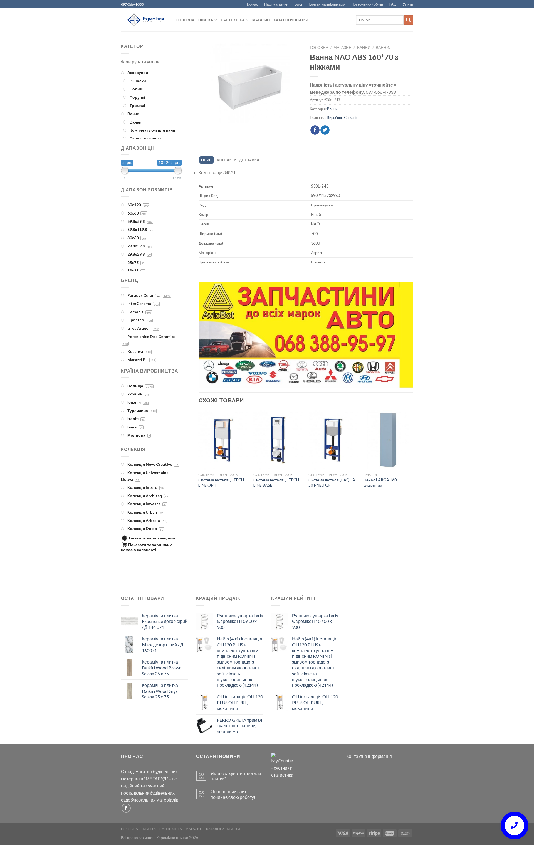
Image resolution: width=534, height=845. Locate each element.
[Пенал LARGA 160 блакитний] (388, 440)
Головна (185, 20)
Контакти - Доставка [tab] (238, 160)
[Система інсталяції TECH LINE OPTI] (223, 440)
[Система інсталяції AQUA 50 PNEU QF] (333, 440)
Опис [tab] (206, 160)
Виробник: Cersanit (342, 117)
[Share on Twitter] (325, 130)
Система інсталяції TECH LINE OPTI (221, 482)
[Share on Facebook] (315, 130)
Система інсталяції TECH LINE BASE (276, 482)
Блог (299, 4)
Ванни (363, 47)
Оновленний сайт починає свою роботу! (233, 794)
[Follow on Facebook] (126, 808)
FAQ (393, 4)
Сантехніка (233, 20)
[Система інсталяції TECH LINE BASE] (278, 440)
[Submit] (408, 20)
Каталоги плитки (291, 20)
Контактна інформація (327, 4)
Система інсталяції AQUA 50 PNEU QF (331, 482)
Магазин (261, 20)
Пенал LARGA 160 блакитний (380, 482)
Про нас (251, 4)
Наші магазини (276, 4)
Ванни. (383, 47)
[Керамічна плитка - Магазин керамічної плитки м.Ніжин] (144, 20)
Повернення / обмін (367, 4)
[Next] (402, 336)
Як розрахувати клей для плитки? (236, 776)
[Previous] (210, 336)
